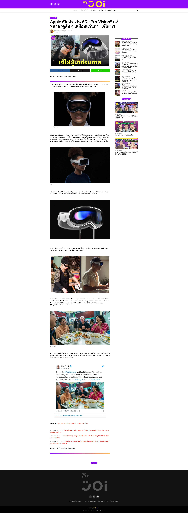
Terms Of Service (103, 501)
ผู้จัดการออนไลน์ (83, 423)
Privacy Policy (114, 501)
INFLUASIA (94, 508)
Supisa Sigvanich (60, 32)
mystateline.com (61, 423)
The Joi (93, 511)
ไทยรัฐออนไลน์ (71, 423)
